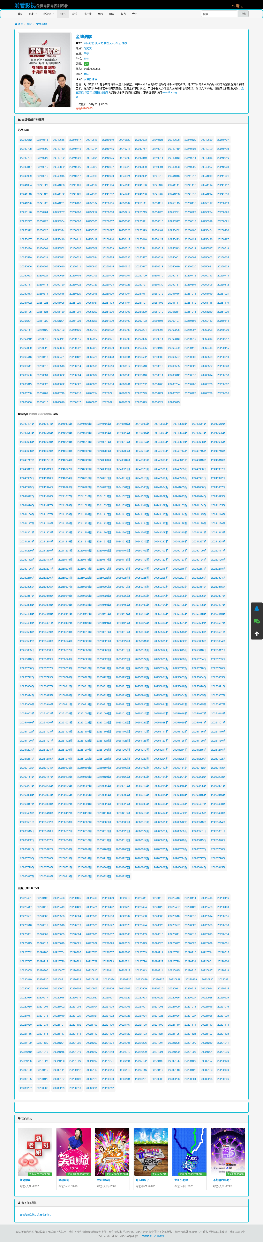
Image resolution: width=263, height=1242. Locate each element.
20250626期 (180, 659)
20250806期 (27, 686)
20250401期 (104, 605)
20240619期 (161, 442)
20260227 (91, 339)
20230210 (75, 1088)
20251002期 (27, 713)
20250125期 (218, 559)
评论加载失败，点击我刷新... (35, 1214)
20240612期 (104, 442)
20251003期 (46, 713)
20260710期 (46, 858)
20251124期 (104, 740)
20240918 (91, 176)
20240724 (26, 158)
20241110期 (104, 514)
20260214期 (161, 786)
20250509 (108, 248)
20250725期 (84, 677)
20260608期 (65, 840)
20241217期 (104, 541)
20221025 (157, 1015)
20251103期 (46, 731)
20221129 (26, 1043)
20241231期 (65, 550)
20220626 (157, 943)
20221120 (108, 1033)
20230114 (108, 1070)
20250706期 (27, 668)
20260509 (206, 357)
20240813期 (199, 460)
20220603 (59, 934)
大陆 (86, 74)
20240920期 (180, 478)
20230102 (141, 1061)
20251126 (42, 311)
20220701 (223, 943)
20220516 (26, 925)
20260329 (91, 348)
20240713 (75, 149)
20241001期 (123, 487)
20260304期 (46, 795)
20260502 (141, 357)
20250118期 (123, 559)
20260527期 (142, 831)
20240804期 (123, 460)
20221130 (42, 1043)
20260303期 (27, 795)
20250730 (157, 284)
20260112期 (199, 768)
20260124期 (104, 777)
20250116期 (84, 559)
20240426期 (84, 424)
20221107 (124, 1024)
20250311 (141, 221)
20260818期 (46, 876)
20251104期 (65, 731)
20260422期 (180, 813)
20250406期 (199, 605)
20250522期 (27, 641)
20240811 (157, 158)
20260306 (141, 339)
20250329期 (46, 605)
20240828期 (123, 469)
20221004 (91, 1006)
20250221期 (65, 577)
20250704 (75, 275)
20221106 (108, 1024)
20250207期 (46, 568)
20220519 (75, 925)
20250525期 (84, 641)
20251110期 (142, 731)
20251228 (91, 321)
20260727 (174, 393)
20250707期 (46, 668)
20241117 (223, 185)
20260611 (157, 375)
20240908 (223, 167)
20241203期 (65, 532)
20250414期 (123, 614)
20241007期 (218, 487)
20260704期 (142, 849)
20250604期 (218, 641)
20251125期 (123, 740)
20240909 (26, 176)
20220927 (190, 997)
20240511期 (199, 424)
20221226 (26, 1061)
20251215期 (199, 749)
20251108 (157, 302)
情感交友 (109, 43)
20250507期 (218, 623)
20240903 (174, 167)
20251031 (91, 302)
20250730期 (123, 677)
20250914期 (84, 704)
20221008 (157, 1006)
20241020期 (123, 496)
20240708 (26, 149)
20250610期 (123, 650)
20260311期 (161, 795)
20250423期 (84, 623)
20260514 (75, 366)
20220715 (223, 952)
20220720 (59, 961)
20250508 (91, 248)
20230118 (174, 1070)
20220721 (75, 961)
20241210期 (180, 532)
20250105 (108, 203)
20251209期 (123, 749)
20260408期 (218, 804)
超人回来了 (142, 1180)
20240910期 (46, 478)
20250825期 (46, 695)
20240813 (174, 158)
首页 (20, 14)
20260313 (174, 339)
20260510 (223, 357)
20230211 (91, 1088)
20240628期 (27, 451)
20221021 (91, 1015)
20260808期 (161, 867)
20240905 (190, 167)
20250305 (75, 221)
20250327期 (218, 596)
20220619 (59, 943)
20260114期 (27, 777)
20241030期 (104, 505)
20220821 (59, 979)
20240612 (26, 140)
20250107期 (161, 550)
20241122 (59, 194)
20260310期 (142, 795)
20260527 (206, 366)
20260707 (223, 384)
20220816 (190, 970)
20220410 (124, 898)
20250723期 (46, 677)
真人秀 (99, 43)
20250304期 (218, 577)
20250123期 (180, 559)
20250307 (108, 221)
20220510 (174, 916)
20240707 (223, 140)
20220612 (190, 934)
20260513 (59, 366)
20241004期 (161, 487)
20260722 (124, 393)
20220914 (206, 988)
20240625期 (218, 442)
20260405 (141, 348)
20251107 (141, 302)
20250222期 (84, 577)
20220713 (190, 952)
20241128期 (180, 523)
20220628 (190, 943)
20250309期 (104, 586)
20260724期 (180, 858)
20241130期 (218, 523)
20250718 (42, 284)
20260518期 (84, 831)
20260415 (223, 348)
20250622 (223, 266)
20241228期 (218, 541)
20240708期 (104, 451)
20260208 (206, 330)
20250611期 (142, 650)
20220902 (42, 988)
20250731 (174, 284)
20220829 (191, 979)
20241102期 (161, 505)
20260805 (223, 393)
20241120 (42, 194)
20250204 (42, 212)
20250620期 (65, 659)
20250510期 (65, 632)
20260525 (174, 366)
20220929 (223, 997)
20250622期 (104, 659)
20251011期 (123, 713)
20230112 (75, 1070)
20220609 (141, 934)
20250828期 (84, 695)
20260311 (157, 339)
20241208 (174, 194)
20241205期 (104, 532)
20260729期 (27, 867)
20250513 (174, 248)
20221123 (141, 1033)
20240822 (59, 167)
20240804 (91, 158)
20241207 (157, 194)
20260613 (190, 375)
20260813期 (180, 867)
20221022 (108, 1015)
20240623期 (199, 442)
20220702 (26, 952)
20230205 (206, 1079)
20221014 (190, 1006)
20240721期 (46, 460)
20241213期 (27, 541)
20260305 (124, 339)
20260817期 (27, 876)
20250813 (26, 293)
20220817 (206, 970)
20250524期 (65, 641)
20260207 (190, 330)
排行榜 (87, 14)
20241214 (206, 194)
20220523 (124, 925)
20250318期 (46, 596)
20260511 (26, 366)
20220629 (206, 943)
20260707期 (199, 849)
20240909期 (27, 478)
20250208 (75, 212)
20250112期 (27, 559)
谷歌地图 (159, 1236)
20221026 (174, 1015)
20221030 (26, 1024)
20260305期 (65, 795)
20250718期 (199, 668)
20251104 (124, 302)
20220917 (42, 997)
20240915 (59, 176)
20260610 (141, 375)
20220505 (91, 916)
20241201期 (27, 532)
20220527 (174, 925)
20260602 (59, 375)
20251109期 (123, 731)
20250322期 (123, 596)
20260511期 (161, 822)
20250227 (26, 221)
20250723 (91, 284)
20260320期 (46, 804)
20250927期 (218, 704)
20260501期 (27, 822)
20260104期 (46, 768)
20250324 (59, 230)
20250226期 (161, 577)
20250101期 (84, 550)
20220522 (108, 925)
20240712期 (142, 451)
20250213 (108, 212)
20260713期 (65, 858)
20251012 (157, 293)
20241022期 (161, 496)
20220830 (207, 979)
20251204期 (46, 749)
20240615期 (123, 442)
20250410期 (46, 614)
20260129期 (123, 777)
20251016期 (180, 713)
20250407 (26, 239)
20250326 (91, 230)
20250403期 (142, 605)
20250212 (91, 212)
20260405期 (161, 804)
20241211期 (199, 532)
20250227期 (180, 577)
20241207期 (142, 532)
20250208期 (65, 568)
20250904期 (180, 695)
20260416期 (142, 813)
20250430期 (161, 623)
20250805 (206, 284)
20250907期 (218, 695)
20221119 (91, 1033)
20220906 (108, 988)
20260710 (59, 393)
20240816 (223, 158)
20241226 (42, 203)
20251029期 (180, 722)
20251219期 (65, 758)
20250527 (141, 257)
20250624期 (142, 659)
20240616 (59, 140)
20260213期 (142, 786)
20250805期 (218, 677)
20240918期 (142, 478)
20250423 (174, 239)
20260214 (59, 339)
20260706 (206, 384)
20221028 (206, 1015)
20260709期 (27, 858)
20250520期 (199, 632)
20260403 (124, 348)
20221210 (206, 1043)
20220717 (26, 961)
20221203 (91, 1043)
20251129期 (199, 740)
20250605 (223, 257)
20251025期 (123, 722)
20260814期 (199, 867)
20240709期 (123, 451)
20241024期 (199, 496)
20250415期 (142, 614)
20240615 (42, 140)
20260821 (108, 402)
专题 (100, 14)
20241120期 (65, 523)
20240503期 (142, 424)
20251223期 (142, 758)
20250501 (42, 248)
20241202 (108, 194)
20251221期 (104, 758)
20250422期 (65, 623)
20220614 (223, 934)
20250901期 (142, 695)
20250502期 (199, 623)
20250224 (206, 212)
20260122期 (65, 777)
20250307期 (65, 586)
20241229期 (27, 550)
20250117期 (104, 559)
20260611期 (104, 840)
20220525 (157, 925)
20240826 (91, 167)
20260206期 (65, 786)
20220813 (141, 970)
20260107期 (104, 768)
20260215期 (180, 786)
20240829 (141, 167)
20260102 (124, 321)
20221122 (124, 1033)
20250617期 (218, 650)
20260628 (91, 384)
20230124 (223, 1070)
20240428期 (104, 424)
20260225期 (199, 786)
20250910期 (46, 704)
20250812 (223, 284)
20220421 (91, 907)
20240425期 (65, 424)
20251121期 (46, 740)
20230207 (26, 1088)
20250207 (59, 212)
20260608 (108, 375)
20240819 (42, 167)
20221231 (108, 1061)
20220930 (26, 1006)
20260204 (141, 330)
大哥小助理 (181, 1180)
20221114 (223, 1024)
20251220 (223, 311)
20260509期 (123, 822)
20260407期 (199, 804)
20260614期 (142, 840)
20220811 (108, 970)
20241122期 (104, 523)
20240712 (59, 149)
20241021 (223, 176)
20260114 (223, 321)
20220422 (108, 907)
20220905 (91, 988)
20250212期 (104, 568)
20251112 (190, 302)
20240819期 (46, 469)
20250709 (141, 275)
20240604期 (199, 433)
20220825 (125, 979)
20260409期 (27, 813)
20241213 (190, 194)
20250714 (223, 275)
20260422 (75, 357)
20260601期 (218, 831)
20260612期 (123, 840)
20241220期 (161, 541)
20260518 (141, 366)
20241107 (157, 185)
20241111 (174, 185)
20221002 (59, 1006)
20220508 (141, 916)
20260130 (75, 330)
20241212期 (218, 532)
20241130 (91, 194)
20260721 (108, 393)
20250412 (91, 239)
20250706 (108, 275)
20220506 (108, 916)
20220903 (59, 988)
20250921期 (161, 704)
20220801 (206, 961)
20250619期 (46, 659)
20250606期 (46, 650)
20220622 (91, 943)
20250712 (190, 275)
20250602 (190, 257)
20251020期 (46, 722)
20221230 (91, 1061)
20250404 (206, 230)
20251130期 (218, 740)
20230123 (206, 1070)
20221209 (190, 1043)
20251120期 (27, 740)
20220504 (75, 916)
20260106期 (84, 768)
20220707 (108, 952)
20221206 (141, 1043)
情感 (124, 43)
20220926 (174, 997)
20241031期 (123, 505)
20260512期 (180, 822)
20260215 (75, 339)
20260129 (91, 330)
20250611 (75, 266)
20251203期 (27, 749)
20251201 (75, 311)
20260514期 (218, 822)
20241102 (91, 185)
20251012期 (142, 713)
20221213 (42, 1052)
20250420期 (27, 623)
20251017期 (199, 713)
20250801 (190, 284)
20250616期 (199, 650)
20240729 (59, 158)
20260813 (42, 402)
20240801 (75, 158)
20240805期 (142, 460)
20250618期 (27, 659)
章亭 (86, 53)
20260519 (157, 366)
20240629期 (46, 451)
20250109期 (199, 550)
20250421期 (46, 623)
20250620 (190, 266)
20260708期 (218, 849)
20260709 (42, 393)
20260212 (26, 339)
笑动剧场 (64, 1180)
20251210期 (142, 749)
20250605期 (27, 650)
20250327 (108, 230)
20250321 (223, 221)
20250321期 (104, 596)
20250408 (42, 239)
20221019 (59, 1015)
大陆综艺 (89, 43)
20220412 (157, 898)
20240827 (108, 167)
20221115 (26, 1033)
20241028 (59, 185)
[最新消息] (257, 608)
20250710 (157, 275)
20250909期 (27, 704)
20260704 (174, 384)
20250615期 (180, 650)
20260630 (108, 384)
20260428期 (218, 813)
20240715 (108, 149)
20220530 (223, 925)
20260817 (75, 402)
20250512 (157, 248)
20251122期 (65, 740)
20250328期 (27, 605)
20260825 (174, 402)
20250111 (141, 203)
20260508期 (104, 822)
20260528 (223, 366)
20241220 (26, 203)
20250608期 (84, 650)
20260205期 (46, 786)
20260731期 (65, 867)
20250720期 (218, 668)
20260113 (206, 321)
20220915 (223, 988)
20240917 (75, 176)
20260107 (174, 321)
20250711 (174, 275)
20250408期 (27, 614)
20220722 (91, 961)
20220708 (124, 952)
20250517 (206, 248)
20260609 (124, 375)
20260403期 (142, 804)
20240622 (124, 140)
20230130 (108, 1079)
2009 (113, 1186)
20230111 (59, 1070)
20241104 (108, 185)
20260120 (42, 330)
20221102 (75, 1024)
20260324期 (84, 804)
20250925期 (199, 704)
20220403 (59, 898)
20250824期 (27, 695)
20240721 (190, 149)
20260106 (157, 321)
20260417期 (161, 813)
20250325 (75, 230)
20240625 (157, 140)
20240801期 (104, 460)
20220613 (206, 934)
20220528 (190, 925)
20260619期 (199, 840)
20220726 (141, 961)
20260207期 (84, 786)
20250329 (141, 230)
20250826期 (65, 695)
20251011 (141, 293)
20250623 (26, 275)
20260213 (42, 339)
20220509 (157, 916)
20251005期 (84, 713)
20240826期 (84, 469)
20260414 (206, 348)
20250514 (190, 248)
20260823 (141, 402)
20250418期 (199, 614)
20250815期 (123, 686)
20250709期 (65, 668)
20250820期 (199, 686)
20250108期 (180, 550)
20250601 (174, 257)
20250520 (26, 257)
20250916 (91, 293)
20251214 (190, 311)
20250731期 (142, 677)
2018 (74, 1186)
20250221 (174, 212)
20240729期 (84, 460)
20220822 (75, 979)
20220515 (223, 916)
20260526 (190, 366)
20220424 (141, 907)
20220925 (157, 997)
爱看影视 (25, 5)
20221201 (59, 1043)
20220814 (157, 970)
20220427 (174, 907)
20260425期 (199, 813)
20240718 (157, 149)
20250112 (157, 203)
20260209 (223, 330)
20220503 (59, 916)
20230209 (59, 1088)
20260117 (26, 330)
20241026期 (27, 505)
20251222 (42, 321)
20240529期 (123, 433)
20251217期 (27, 758)
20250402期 (123, 605)
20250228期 (199, 577)
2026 (190, 1186)
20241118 (26, 194)
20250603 (206, 257)
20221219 (124, 1052)
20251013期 (161, 713)
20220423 (124, 907)
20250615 (108, 266)
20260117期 (46, 777)
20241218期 (123, 541)
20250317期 (27, 596)
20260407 (157, 348)
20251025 (42, 302)
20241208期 (161, 532)
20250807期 (46, 686)
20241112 (190, 185)
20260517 (124, 366)
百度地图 (147, 1236)
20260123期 (84, 777)
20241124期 (142, 523)
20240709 (42, 149)
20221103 (91, 1024)
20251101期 (218, 722)
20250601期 (161, 641)
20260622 (59, 384)
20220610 (157, 934)
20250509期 (46, 632)
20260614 (206, 375)
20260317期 (27, 804)
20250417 (124, 239)
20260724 (157, 393)
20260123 (59, 330)
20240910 (42, 176)
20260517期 (65, 831)
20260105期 (65, 768)
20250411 (75, 239)
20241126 (75, 194)
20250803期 (180, 677)
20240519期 (65, 433)
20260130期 (142, 777)
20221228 (59, 1061)
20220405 (75, 898)
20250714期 (161, 668)
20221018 (42, 1015)
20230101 (124, 1061)
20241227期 (199, 541)
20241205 (124, 194)
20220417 (26, 907)
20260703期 (123, 849)
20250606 (26, 266)
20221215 (59, 1052)
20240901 (157, 167)
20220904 (75, 988)
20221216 (75, 1052)
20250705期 (218, 659)
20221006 (124, 1006)
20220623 (108, 943)
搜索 (243, 14)
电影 (32, 14)
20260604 (75, 375)
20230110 (42, 1070)
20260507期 (84, 822)
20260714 (91, 393)
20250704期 (199, 659)
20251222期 (123, 758)
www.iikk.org (169, 92)
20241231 (59, 203)
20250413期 (104, 614)
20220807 (59, 970)
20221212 (26, 1052)
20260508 (190, 357)
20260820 (91, 402)
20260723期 (161, 858)
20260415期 (123, 813)
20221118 (75, 1033)
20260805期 (123, 867)
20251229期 (199, 758)
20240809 (124, 158)
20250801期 (161, 677)
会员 (134, 14)
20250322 (26, 230)
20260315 (190, 339)
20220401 (26, 898)
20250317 (174, 221)
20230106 (190, 1061)
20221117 (59, 1033)
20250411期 (65, 614)
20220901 (26, 988)
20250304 (59, 221)
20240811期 (180, 460)
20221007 (141, 1006)
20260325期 (104, 804)
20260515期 (27, 831)
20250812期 (65, 686)
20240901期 (161, 469)
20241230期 (46, 550)
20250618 (157, 266)
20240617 (75, 140)
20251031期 (199, 722)
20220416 (223, 898)
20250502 (59, 248)
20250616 (124, 266)
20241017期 (65, 496)
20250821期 (218, 686)
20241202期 (46, 532)
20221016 (223, 1006)
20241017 (190, 176)
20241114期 (180, 514)
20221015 (206, 1006)
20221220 (141, 1052)
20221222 (174, 1052)
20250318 (190, 221)
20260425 (91, 357)
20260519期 (104, 831)
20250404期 (161, 605)
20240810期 (161, 460)
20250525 (108, 257)
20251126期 (142, 740)
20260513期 (199, 822)
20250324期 (161, 596)
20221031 (42, 1024)
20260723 (141, 393)
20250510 (124, 248)
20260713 (75, 393)
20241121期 (84, 523)
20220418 (42, 907)
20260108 (190, 321)
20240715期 (199, 451)
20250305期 (27, 586)
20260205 (157, 330)
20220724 (124, 961)
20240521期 (84, 433)
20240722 (206, 149)
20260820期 (84, 876)
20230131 (124, 1079)
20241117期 (27, 523)
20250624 (42, 275)
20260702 (141, 384)
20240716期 (218, 451)
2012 (36, 1186)
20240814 (190, 158)
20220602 (42, 934)
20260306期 (84, 795)
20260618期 (180, 840)
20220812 (124, 970)
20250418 (141, 239)
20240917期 (123, 478)
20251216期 (218, 749)
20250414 (108, 239)
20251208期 (104, 749)
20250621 (206, 266)
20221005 (108, 1006)
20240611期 (84, 442)
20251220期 (84, 758)
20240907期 (218, 469)
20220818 (223, 970)
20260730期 (46, 867)
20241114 (206, 185)
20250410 (59, 239)
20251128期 (180, 740)
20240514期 (27, 433)
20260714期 (84, 858)
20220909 (141, 988)
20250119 (223, 203)
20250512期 (104, 632)
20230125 (26, 1079)
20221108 (141, 1024)
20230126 (42, 1079)
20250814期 (104, 686)
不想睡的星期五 (222, 1180)
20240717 (141, 149)
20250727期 (104, 677)
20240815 (206, 158)
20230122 (190, 1070)
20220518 (59, 925)
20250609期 (104, 650)
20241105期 (218, 505)
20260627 (75, 384)
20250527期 (123, 641)
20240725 (42, 158)
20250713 (206, 275)
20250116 (190, 203)
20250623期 (123, 659)
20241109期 (84, 514)
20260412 (190, 348)
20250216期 (180, 568)
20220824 (109, 979)
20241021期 (142, 496)
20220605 (91, 934)
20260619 (26, 384)
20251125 (26, 311)
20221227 (42, 1061)
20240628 (174, 140)
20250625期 (161, 659)
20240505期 (161, 424)
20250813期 (84, 686)
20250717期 (180, 668)
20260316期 (218, 795)
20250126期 (27, 568)
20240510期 (180, 424)
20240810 (141, 158)
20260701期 (84, 849)
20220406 (91, 898)
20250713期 (142, 668)
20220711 (157, 952)
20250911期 (65, 704)
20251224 (59, 321)
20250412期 (84, 614)
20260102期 (218, 758)
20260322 (42, 348)
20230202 (157, 1079)
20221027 (190, 1015)
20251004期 (65, 713)
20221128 (223, 1033)
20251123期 (84, 740)
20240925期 (65, 487)
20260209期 (104, 786)
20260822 (124, 402)
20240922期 (218, 478)
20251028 (59, 302)
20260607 (91, 375)
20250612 (91, 266)
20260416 (26, 357)
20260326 (59, 348)
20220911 (174, 988)
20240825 (75, 167)
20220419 (59, 907)
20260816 (59, 402)
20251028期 (161, 722)
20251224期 (161, 758)
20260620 (42, 384)
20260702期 (104, 849)
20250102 (75, 203)
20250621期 (84, 659)
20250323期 (142, 596)
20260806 (26, 402)
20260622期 (46, 849)
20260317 (223, 339)
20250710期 (84, 668)
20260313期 (180, 795)
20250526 (124, 257)
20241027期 (46, 505)
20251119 (223, 302)
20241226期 (180, 541)
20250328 (124, 230)
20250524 (91, 257)
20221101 (59, 1024)
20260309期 (123, 795)
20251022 (26, 302)
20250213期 (123, 568)
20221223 (190, 1052)
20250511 (141, 248)
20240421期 (27, 424)
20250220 (157, 212)
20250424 (190, 239)
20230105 (174, 1061)
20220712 (174, 952)
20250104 (91, 203)
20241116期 (218, 514)
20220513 (190, 916)
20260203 (124, 330)
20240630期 (65, 451)
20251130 (59, 311)
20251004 (124, 293)
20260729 (206, 393)
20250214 (124, 212)
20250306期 (46, 586)
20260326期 (123, 804)
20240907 (206, 167)
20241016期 (46, 496)
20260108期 (123, 768)
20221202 (75, 1043)
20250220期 (46, 577)
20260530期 (180, 831)
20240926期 (84, 487)
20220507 (124, 916)
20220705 (75, 952)
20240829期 (142, 469)
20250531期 (142, 641)
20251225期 (180, 758)
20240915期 (84, 478)
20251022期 (84, 722)
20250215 (141, 212)
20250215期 (161, 568)
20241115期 (199, 514)
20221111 (190, 1024)
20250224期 (123, 577)
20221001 (42, 1006)
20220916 (26, 997)
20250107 (124, 203)
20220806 (42, 970)
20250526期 (104, 641)
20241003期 (142, 487)
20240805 (108, 158)
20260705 (190, 384)
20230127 (59, 1079)
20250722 (75, 284)
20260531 (42, 375)
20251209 (141, 311)
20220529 (206, 925)
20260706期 (180, 849)
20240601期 (142, 433)
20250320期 (84, 596)
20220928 (206, 997)
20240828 (124, 167)
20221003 (75, 1006)
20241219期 (142, 541)
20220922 (124, 997)
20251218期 (46, 758)
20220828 (174, 979)
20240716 (124, 149)
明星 (111, 14)
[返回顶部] (257, 633)
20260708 (26, 393)
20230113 (91, 1070)
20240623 (141, 140)
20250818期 (161, 686)
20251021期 (65, 722)
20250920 (108, 293)
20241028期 (65, 505)
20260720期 (123, 858)
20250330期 (65, 605)
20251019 (206, 293)
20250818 (59, 293)
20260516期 (46, 831)
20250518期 (180, 632)
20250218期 (218, 568)
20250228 (42, 221)
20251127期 (161, 740)
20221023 (124, 1015)
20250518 (223, 248)
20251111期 (161, 731)
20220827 (158, 979)
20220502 (42, 916)
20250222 (190, 212)
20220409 (108, 898)
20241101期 (142, 505)
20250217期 (199, 568)
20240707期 (84, 451)
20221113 (206, 1024)
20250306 (91, 221)
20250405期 (180, 605)
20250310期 (123, 586)
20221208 (174, 1043)
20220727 (157, 961)
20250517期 (161, 632)
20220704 (59, 952)
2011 (86, 58)
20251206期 (65, 749)
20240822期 (65, 469)
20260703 (157, 384)
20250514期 (142, 632)
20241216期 (84, 541)
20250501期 (180, 623)
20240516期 (46, 433)
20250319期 (65, 596)
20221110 (174, 1024)
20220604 (75, 934)
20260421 (59, 357)
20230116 (141, 1070)
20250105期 (142, 550)
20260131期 (161, 777)
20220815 (174, 970)
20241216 (223, 194)
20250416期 (161, 614)
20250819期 (180, 686)
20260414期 (104, 813)
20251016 (174, 293)
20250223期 (104, 577)
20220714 (206, 952)
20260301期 (218, 786)
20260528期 (161, 831)
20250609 (42, 266)
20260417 (42, 357)
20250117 (206, 203)
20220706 (91, 952)
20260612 (174, 375)
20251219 (206, 311)
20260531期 (199, 831)
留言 (123, 14)
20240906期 (199, 469)
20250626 (59, 275)
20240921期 (199, 478)
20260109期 (142, 768)
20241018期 (84, 496)
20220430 (223, 907)
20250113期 (46, 559)
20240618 (91, 140)
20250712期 (123, 668)
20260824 (157, 402)
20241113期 (161, 514)
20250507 (75, 248)
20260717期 (104, 858)
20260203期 (218, 777)
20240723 (223, 149)
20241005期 (180, 487)
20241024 (26, 185)
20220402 (42, 898)
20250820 (75, 293)
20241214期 (46, 541)
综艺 (63, 14)
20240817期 (27, 469)
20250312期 (161, 586)
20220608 (124, 934)
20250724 (108, 284)
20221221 (157, 1052)
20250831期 (123, 695)
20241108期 (65, 514)
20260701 (124, 384)
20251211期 (161, 749)
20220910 (157, 988)
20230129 (91, 1079)
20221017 (26, 1015)
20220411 (141, 898)
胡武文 (88, 48)
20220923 (141, 997)
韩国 (144, 1186)
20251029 (75, 302)
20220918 (59, 997)
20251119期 (218, 731)
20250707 (124, 275)
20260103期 (27, 768)
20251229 (108, 321)
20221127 (206, 1033)
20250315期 (218, 586)
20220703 (42, 952)
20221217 (91, 1052)
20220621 (75, 943)
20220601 (26, 934)
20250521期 (218, 632)
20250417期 (180, 614)
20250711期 (104, 668)
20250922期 (180, 704)
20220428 (190, 907)
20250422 (157, 239)
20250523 (75, 257)
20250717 (26, 284)
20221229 (75, 1061)
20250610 (59, 266)
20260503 (157, 357)
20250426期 (123, 623)
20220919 (75, 997)
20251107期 (84, 731)
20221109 (157, 1024)
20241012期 (27, 496)
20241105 (124, 185)
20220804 (223, 961)
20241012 (157, 176)
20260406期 (180, 804)
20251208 (124, 311)
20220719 (42, 961)
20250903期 (161, 695)
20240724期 (65, 460)
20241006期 (199, 487)
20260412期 (65, 813)
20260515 (91, 366)
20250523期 (46, 641)
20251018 (190, 293)
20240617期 (142, 442)
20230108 (223, 1061)
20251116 (206, 302)
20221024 (141, 1015)
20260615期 (161, 840)
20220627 (174, 943)
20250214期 (142, 568)
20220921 (108, 997)
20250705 (91, 275)
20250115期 (65, 559)
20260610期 (84, 840)
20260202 (108, 330)
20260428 (108, 357)
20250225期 (142, 577)
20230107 (206, 1061)
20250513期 (123, 632)
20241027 (42, 185)
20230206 (223, 1079)
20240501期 (123, 424)
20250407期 (218, 605)
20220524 (141, 925)
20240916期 (104, 478)
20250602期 (180, 641)
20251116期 (199, 731)
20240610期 (65, 442)
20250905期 (199, 695)
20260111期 (180, 768)
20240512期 (218, 424)
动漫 (74, 14)
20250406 (223, 230)
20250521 (42, 257)
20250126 (26, 212)
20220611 (174, 934)
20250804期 (199, 677)
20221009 (174, 1006)
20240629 (190, 140)
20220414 (190, 898)
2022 (152, 1186)
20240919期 (161, 478)
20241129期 (199, 523)
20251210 (157, 311)
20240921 (124, 176)
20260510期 (142, 822)
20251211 (174, 311)
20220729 (174, 961)
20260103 (141, 321)
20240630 (206, 140)
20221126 (190, 1033)
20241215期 (65, 541)
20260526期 (123, 831)
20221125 (174, 1033)
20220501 (26, 916)
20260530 (26, 375)
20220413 (174, 898)
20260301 (108, 339)
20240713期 (161, 451)
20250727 (141, 284)
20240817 (26, 167)
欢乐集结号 (104, 1180)
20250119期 (142, 559)
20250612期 (161, 650)
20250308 (124, 221)
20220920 (91, 997)
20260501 (124, 357)
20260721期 (142, 858)
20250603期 (199, 641)
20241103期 (180, 505)
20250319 (206, 221)
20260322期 (65, 804)
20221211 (223, 1043)
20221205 (124, 1043)
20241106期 (27, 514)
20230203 (174, 1079)
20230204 (190, 1079)
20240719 (174, 149)
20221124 (157, 1033)
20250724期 (65, 677)
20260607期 (46, 840)
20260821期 (104, 876)
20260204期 (27, 786)
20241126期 (161, 523)
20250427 (223, 239)
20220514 (206, 916)
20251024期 (104, 722)
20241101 (75, 185)
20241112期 (142, 514)
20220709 (141, 952)
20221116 (42, 1033)
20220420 (75, 907)
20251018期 (218, 713)
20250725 (124, 284)
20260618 (223, 375)
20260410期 (46, 813)
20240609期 (46, 442)
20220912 (190, 988)
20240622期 (180, 442)
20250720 (59, 284)
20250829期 (104, 695)
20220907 (124, 988)
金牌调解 (41, 24)
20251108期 (104, 731)
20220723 (108, 961)
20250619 (174, 266)
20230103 (157, 1061)
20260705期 (161, 849)
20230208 (42, 1088)
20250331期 (84, 605)
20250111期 (218, 550)
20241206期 (123, 532)
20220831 (224, 979)
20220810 (91, 970)
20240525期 (104, 433)
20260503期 (65, 822)
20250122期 (161, 559)
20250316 (157, 221)
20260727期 (199, 858)
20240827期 (104, 469)
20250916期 (123, 704)
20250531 (157, 257)
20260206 (174, 330)
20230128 (75, 1079)
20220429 (206, 907)
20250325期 (180, 596)
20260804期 (104, 867)
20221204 (108, 1043)
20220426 (157, 907)
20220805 (26, 970)
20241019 (206, 176)
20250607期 (65, 650)
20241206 (141, 194)
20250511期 (84, 632)
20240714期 (180, 451)
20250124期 (199, 559)
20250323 (42, 230)
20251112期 (180, 731)
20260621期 (27, 849)
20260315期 (199, 795)
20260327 (75, 348)
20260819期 (65, 876)
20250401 (157, 230)
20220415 (206, 898)
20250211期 (84, 568)
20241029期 (84, 505)
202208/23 (92, 979)
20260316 (206, 339)
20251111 (174, 302)
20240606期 (27, 442)
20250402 (174, 230)
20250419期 (218, 614)
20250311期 (142, 586)
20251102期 (27, 731)
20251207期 (84, 749)
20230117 (157, 1070)
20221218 (108, 1052)
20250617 (141, 266)
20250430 (26, 248)
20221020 (75, 1015)
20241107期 (46, 514)
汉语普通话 (90, 79)
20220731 (190, 961)
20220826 (142, 979)
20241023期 (180, 496)
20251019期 (27, 722)
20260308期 (104, 795)
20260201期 (180, 777)
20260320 (26, 348)
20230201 (141, 1079)
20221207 (157, 1043)
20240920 (108, 176)
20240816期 (218, 460)
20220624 (124, 943)
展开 (78, 97)
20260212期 (123, 786)
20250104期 (123, 550)
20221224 (206, 1052)
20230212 (108, 1088)
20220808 (75, 970)
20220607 (108, 934)
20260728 (190, 393)
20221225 (223, 1052)
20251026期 (142, 722)
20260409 (174, 348)
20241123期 (123, 523)
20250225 (223, 212)
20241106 (141, 185)
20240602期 (161, 433)
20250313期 (180, 586)
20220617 (42, 943)
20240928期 (104, 487)
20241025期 (218, 496)
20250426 (206, 239)
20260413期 (84, 813)
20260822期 (123, 876)
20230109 (26, 1070)
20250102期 (104, 550)
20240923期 (27, 487)
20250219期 (27, 577)
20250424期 (104, 623)
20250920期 (142, 704)
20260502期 (46, 822)
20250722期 (27, 677)
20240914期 (65, 478)
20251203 (91, 311)
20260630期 (65, 849)
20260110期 (161, 768)
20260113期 (218, 768)
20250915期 (104, 704)
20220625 (141, 943)
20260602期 (27, 840)
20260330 (108, 348)
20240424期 (46, 424)
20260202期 (199, 777)
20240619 (108, 140)
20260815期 (218, 867)
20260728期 (218, 858)
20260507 (174, 357)
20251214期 (180, 749)
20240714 (91, 149)
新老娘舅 (25, 1180)
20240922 (141, 176)
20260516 (108, 366)
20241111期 (123, 514)
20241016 (174, 176)
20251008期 (104, 713)
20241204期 (84, 532)
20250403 (190, 230)
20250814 (42, 293)
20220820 (42, 979)
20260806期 (142, 867)
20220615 (26, 943)
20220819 (26, 979)
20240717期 (27, 460)
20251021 (223, 293)
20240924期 (46, 487)
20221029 (223, 1015)
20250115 (174, 203)
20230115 (124, 1070)
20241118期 (46, 523)
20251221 (26, 321)
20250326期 (199, 596)
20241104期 (199, 505)
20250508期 (27, 632)
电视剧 (47, 14)
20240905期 (180, 469)
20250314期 (199, 586)
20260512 (42, 366)
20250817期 (142, 686)
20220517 (42, 925)
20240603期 (180, 433)
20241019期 (104, 496)
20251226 (75, 321)
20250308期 (84, 586)
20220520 (91, 925)
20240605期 (218, 433)
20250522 (59, 257)
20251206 (108, 311)
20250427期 (142, 623)
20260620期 (218, 840)
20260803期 (84, 867)
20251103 (108, 302)
